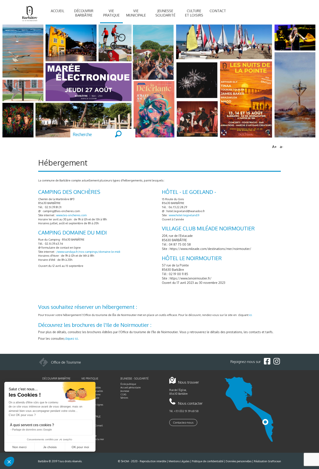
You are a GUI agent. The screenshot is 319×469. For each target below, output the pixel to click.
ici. (250, 315)
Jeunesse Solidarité (165, 13)
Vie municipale (136, 13)
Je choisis (50, 447)
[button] (9, 461)
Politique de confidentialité (207, 461)
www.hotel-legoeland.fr (184, 215)
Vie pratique (111, 13)
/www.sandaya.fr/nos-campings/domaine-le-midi (88, 251)
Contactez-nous (183, 422)
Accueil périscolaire (130, 387)
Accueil (57, 11)
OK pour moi (80, 447)
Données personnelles (239, 461)
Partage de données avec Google (32, 429)
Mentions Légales (179, 461)
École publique (128, 384)
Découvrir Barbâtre (83, 13)
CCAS (123, 394)
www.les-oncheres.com (71, 215)
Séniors (124, 397)
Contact (218, 11)
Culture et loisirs (194, 13)
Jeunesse (124, 390)
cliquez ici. (71, 338)
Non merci (19, 447)
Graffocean (274, 461)
